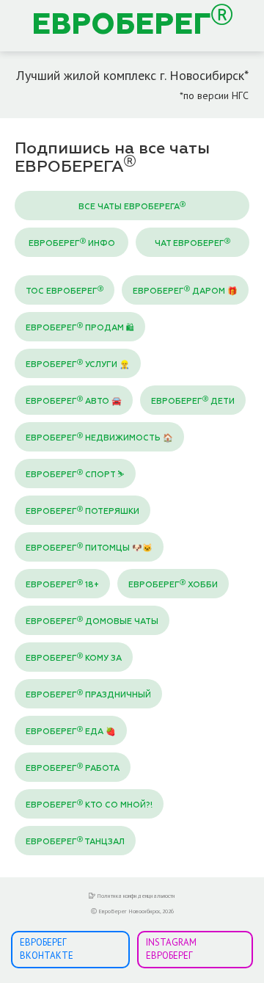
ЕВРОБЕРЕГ (121, 25)
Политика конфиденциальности (135, 895)
